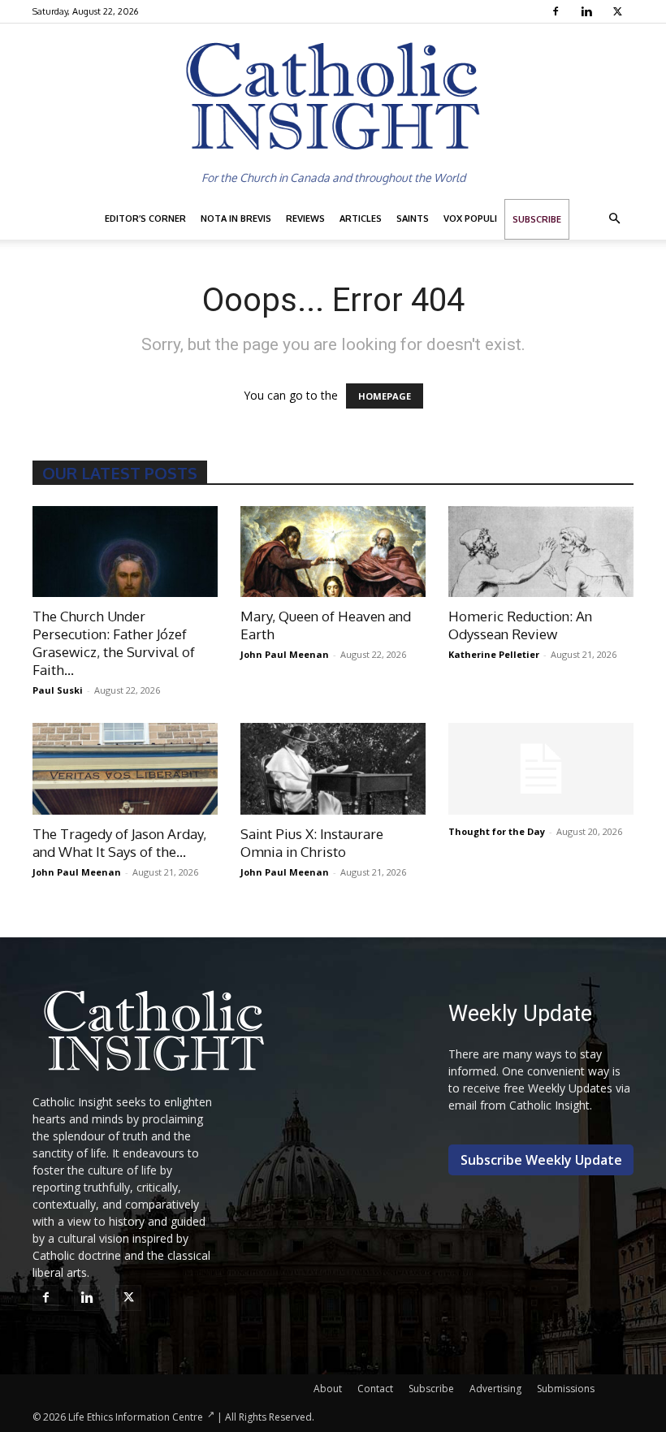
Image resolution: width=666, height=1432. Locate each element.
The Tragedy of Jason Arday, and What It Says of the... (119, 842)
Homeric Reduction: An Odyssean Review (520, 625)
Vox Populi (470, 218)
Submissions (566, 1388)
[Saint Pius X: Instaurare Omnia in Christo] (333, 769)
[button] (614, 219)
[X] (619, 11)
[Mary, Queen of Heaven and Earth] (333, 552)
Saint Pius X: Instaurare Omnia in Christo (311, 842)
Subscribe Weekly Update (541, 1160)
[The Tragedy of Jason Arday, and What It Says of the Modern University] (125, 769)
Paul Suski (57, 690)
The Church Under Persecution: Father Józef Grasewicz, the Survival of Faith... (113, 643)
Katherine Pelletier (493, 654)
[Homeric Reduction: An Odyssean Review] (541, 552)
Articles (360, 218)
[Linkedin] (588, 11)
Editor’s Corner (145, 218)
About (328, 1388)
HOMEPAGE (384, 396)
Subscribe (536, 219)
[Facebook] (557, 11)
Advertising (495, 1388)
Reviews (305, 218)
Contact (375, 1388)
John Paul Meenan (284, 654)
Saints (412, 218)
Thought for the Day (496, 831)
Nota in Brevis (236, 218)
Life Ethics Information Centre (135, 1417)
